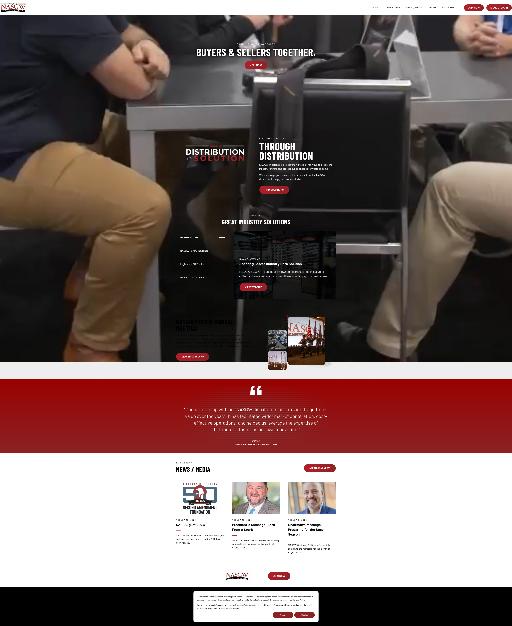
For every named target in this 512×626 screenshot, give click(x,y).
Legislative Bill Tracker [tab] (192, 264)
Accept (283, 615)
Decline (304, 615)
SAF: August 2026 (190, 525)
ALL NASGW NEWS (319, 468)
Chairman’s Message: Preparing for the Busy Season (306, 529)
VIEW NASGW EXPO (193, 356)
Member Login (499, 7)
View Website (253, 287)
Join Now (474, 7)
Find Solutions (274, 189)
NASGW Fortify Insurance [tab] (194, 250)
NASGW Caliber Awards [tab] (193, 277)
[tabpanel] (285, 265)
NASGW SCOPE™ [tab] (190, 237)
